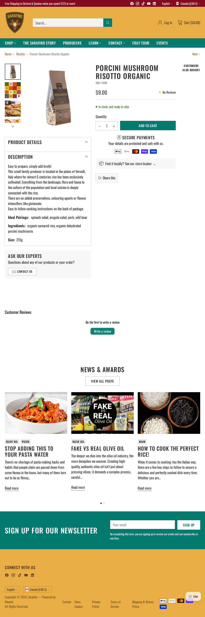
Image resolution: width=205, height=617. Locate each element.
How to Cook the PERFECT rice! (168, 451)
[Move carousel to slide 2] (104, 503)
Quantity (101, 116)
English (166, 3)
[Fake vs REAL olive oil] (102, 413)
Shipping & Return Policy (143, 604)
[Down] (13, 126)
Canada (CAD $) (189, 3)
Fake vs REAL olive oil (97, 448)
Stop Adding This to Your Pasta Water (29, 451)
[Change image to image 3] (13, 109)
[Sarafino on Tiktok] (143, 4)
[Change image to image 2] (13, 90)
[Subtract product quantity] (99, 125)
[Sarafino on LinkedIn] (154, 4)
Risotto (20, 54)
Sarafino (32, 597)
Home (8, 54)
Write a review (102, 331)
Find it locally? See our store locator (129, 163)
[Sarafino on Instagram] (138, 4)
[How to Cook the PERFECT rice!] (169, 413)
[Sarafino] (15, 22)
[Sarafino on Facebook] (132, 4)
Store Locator (78, 604)
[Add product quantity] (114, 125)
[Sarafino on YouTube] (149, 4)
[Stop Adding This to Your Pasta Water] (36, 413)
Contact (66, 601)
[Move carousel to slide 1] (101, 503)
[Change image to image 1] (13, 72)
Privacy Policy (96, 604)
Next (195, 54)
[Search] (107, 22)
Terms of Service (116, 604)
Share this (109, 177)
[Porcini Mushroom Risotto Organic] (58, 97)
